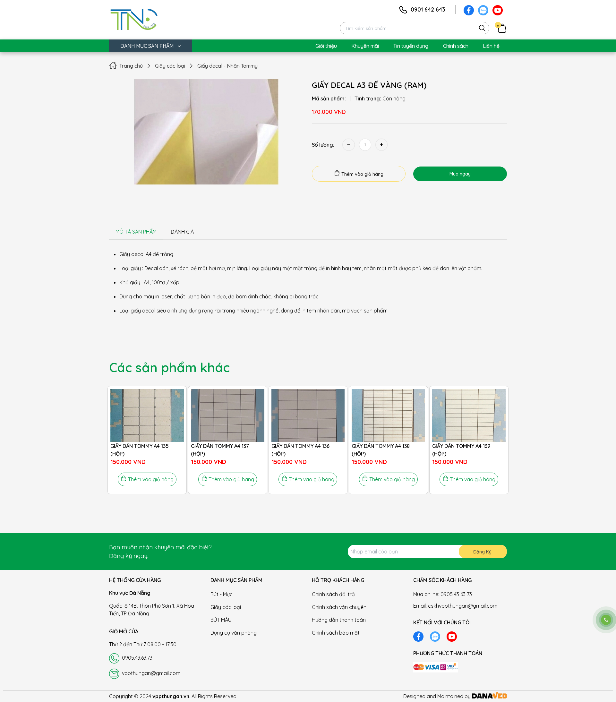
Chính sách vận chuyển (339, 607)
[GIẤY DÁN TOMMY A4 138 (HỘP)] (388, 415)
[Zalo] (483, 9)
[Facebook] (469, 9)
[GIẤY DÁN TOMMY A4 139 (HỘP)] (469, 415)
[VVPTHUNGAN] (134, 18)
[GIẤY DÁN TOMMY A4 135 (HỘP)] (147, 415)
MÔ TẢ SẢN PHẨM (136, 231)
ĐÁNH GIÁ (182, 231)
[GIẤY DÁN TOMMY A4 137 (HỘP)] (227, 415)
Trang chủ (131, 66)
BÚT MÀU (220, 620)
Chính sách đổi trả (333, 594)
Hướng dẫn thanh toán (339, 620)
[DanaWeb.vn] (489, 696)
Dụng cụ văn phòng (233, 632)
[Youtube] (497, 9)
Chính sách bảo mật (336, 632)
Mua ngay (460, 174)
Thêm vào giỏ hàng (361, 174)
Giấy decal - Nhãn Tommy (227, 66)
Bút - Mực (221, 594)
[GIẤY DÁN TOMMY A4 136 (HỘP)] (308, 415)
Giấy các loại (170, 66)
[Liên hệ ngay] (606, 620)
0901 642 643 (428, 9)
